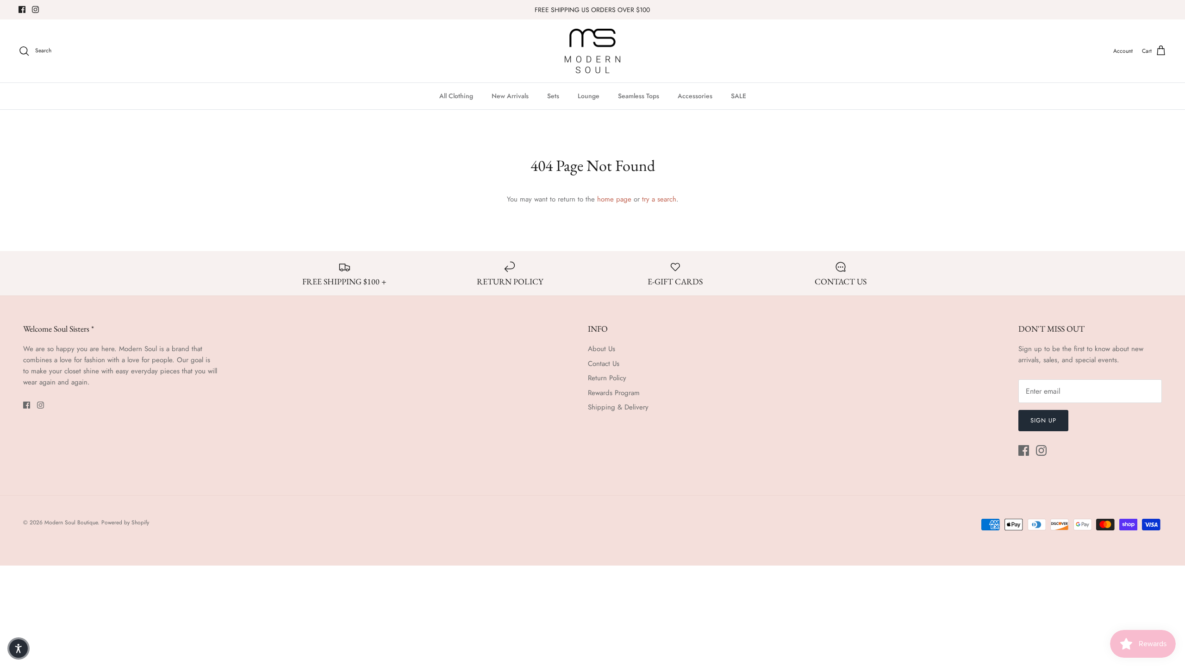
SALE (738, 96)
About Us (601, 349)
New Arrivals (510, 96)
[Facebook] (22, 9)
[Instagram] (35, 9)
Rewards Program (614, 393)
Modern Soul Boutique (71, 522)
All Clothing (456, 96)
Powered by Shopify (125, 522)
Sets (553, 96)
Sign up (1043, 420)
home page (614, 199)
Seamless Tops (638, 96)
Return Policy (607, 378)
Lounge (588, 96)
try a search (659, 199)
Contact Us (603, 364)
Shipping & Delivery (618, 407)
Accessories (695, 96)
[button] (18, 648)
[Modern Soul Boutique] (592, 51)
